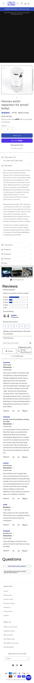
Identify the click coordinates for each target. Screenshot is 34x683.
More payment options (17, 145)
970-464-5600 (9, 647)
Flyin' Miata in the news (11, 643)
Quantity (3, 125)
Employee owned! (9, 631)
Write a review (23, 113)
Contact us (7, 607)
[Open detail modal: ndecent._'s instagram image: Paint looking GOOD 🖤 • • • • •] (17, 272)
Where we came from (10, 627)
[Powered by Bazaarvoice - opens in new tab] (17, 280)
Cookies (6, 615)
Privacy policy (8, 611)
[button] (4, 4)
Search (6, 591)
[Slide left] (13, 98)
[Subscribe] (28, 658)
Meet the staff (8, 635)
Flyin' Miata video (9, 639)
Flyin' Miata (14, 679)
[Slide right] (21, 98)
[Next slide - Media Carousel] (31, 273)
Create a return (8, 599)
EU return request (9, 603)
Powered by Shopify (22, 679)
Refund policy (8, 595)
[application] (28, 677)
